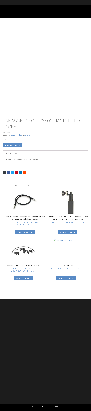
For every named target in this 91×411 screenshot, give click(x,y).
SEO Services (60, 407)
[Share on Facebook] (8, 172)
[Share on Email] (4, 172)
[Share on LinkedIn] (20, 172)
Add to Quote (12, 145)
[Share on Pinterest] (16, 172)
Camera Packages (17, 135)
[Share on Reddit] (24, 172)
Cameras (27, 135)
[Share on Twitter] (12, 172)
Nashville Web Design (45, 407)
